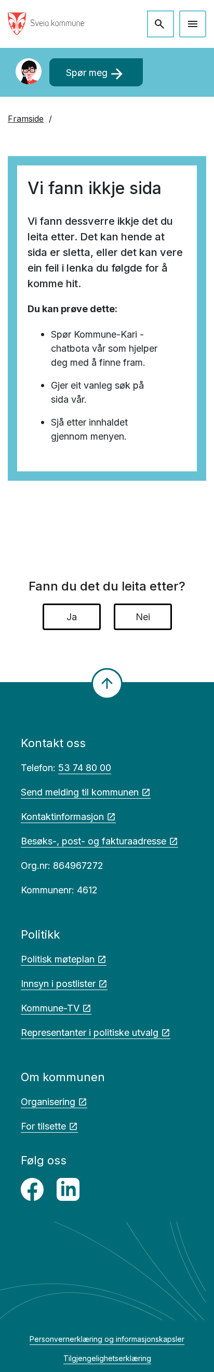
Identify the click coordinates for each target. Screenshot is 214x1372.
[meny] (192, 23)
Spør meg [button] (96, 74)
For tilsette (43, 1126)
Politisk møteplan (58, 959)
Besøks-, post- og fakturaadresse (93, 841)
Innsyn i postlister (58, 983)
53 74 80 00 (84, 767)
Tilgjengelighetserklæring (107, 1358)
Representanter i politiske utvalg (89, 1032)
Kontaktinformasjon (62, 816)
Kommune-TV (50, 1008)
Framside (26, 118)
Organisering (48, 1101)
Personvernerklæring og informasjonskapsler (107, 1339)
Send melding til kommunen (80, 792)
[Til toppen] (107, 683)
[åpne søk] (160, 23)
